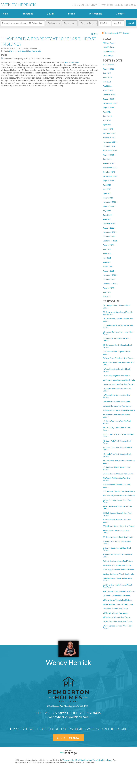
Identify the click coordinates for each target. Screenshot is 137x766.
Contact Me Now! (68, 737)
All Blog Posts (109, 43)
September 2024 (110, 150)
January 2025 (108, 137)
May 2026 (107, 82)
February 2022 (109, 223)
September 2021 (110, 241)
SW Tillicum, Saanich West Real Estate (119, 591)
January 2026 (108, 99)
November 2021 (109, 232)
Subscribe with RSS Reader (116, 33)
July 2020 (107, 292)
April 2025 (107, 125)
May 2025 (107, 120)
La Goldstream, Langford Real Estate (118, 384)
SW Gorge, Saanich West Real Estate (118, 569)
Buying (50, 13)
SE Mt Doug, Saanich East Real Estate (118, 526)
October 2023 (109, 172)
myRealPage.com (69, 753)
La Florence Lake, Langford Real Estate (119, 380)
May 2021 (107, 258)
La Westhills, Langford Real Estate (117, 406)
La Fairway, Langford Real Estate (116, 375)
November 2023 (109, 168)
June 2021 (107, 253)
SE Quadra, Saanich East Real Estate (118, 537)
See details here (72, 62)
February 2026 (109, 94)
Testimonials (95, 13)
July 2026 (107, 73)
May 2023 (107, 189)
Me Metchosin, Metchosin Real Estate (119, 410)
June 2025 (107, 116)
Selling (71, 13)
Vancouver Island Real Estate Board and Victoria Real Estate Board (87, 760)
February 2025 (109, 133)
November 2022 (109, 202)
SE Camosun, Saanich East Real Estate (119, 491)
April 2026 (107, 86)
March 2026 (108, 90)
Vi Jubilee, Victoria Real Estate (115, 608)
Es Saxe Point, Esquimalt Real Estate (118, 358)
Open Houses (109, 51)
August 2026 (108, 69)
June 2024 (107, 159)
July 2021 (107, 249)
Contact (120, 13)
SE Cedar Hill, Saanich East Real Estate (119, 495)
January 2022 (108, 228)
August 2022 (108, 206)
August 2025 (108, 107)
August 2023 (108, 180)
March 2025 (108, 129)
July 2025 (107, 112)
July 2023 (107, 185)
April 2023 (107, 193)
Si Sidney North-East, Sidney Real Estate (25, 51)
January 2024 (108, 163)
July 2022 (107, 210)
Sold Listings (108, 56)
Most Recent (108, 64)
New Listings (108, 47)
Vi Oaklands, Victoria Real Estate (116, 617)
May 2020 (107, 296)
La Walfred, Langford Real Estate (116, 401)
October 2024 (109, 146)
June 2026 (107, 77)
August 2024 (108, 155)
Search (131, 23)
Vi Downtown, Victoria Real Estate (117, 600)
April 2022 (107, 219)
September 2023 (110, 176)
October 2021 (109, 236)
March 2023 (108, 198)
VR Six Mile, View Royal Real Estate (117, 621)
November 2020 (109, 275)
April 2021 (107, 262)
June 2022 (107, 215)
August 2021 (108, 245)
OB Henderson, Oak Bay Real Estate (118, 474)
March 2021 (108, 266)
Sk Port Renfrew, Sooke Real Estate (118, 561)
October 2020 (109, 279)
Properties (27, 13)
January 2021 (108, 271)
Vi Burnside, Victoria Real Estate (116, 596)
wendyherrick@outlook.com (119, 4)
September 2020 (110, 284)
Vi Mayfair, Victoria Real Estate (115, 613)
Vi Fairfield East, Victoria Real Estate (118, 604)
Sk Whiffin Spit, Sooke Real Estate (117, 565)
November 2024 (109, 142)
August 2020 (108, 288)
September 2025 (110, 103)
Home (4, 13)
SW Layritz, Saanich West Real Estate (118, 574)
